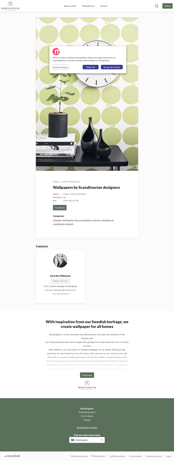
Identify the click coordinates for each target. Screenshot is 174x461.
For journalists (135, 456)
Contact (104, 6)
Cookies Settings (60, 67)
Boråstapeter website (87, 427)
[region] (87, 59)
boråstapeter (68, 220)
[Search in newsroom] (157, 6)
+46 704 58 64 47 (60, 293)
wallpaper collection (91, 220)
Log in (168, 456)
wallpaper (57, 220)
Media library (88, 6)
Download (60, 207)
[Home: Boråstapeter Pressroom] (10, 5)
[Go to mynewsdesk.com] (12, 456)
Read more (87, 375)
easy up (78, 220)
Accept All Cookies (112, 67)
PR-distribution (98, 456)
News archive (70, 6)
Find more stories (154, 456)
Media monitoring (79, 456)
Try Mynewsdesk (117, 456)
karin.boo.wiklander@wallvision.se (60, 290)
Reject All (91, 67)
